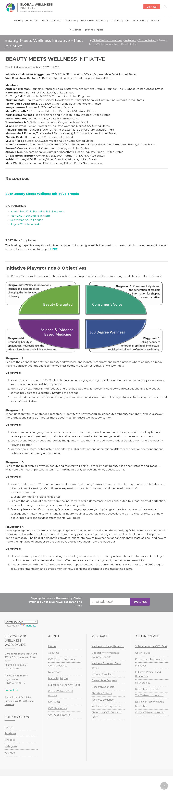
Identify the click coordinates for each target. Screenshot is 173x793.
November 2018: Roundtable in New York (37, 211)
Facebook (10, 733)
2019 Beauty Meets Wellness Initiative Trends (42, 194)
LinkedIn (10, 739)
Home (52, 646)
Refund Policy (25, 697)
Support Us (31, 21)
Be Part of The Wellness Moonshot (149, 704)
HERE (54, 249)
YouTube (10, 752)
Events (89, 30)
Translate (31, 625)
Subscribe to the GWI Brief (64, 684)
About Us (53, 652)
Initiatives (115, 21)
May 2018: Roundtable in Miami (30, 215)
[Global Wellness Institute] (30, 7)
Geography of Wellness (93, 21)
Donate (152, 6)
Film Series (75, 30)
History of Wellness (103, 674)
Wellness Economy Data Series (106, 665)
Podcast (154, 21)
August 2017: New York (25, 224)
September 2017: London (26, 219)
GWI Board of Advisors (61, 659)
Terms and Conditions (15, 701)
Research (71, 21)
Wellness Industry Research (108, 646)
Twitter (9, 727)
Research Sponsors (103, 686)
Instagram (11, 746)
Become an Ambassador (149, 659)
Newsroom (54, 672)
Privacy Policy (11, 697)
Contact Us (11, 690)
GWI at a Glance (57, 665)
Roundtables (142, 682)
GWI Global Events (59, 714)
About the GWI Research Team (106, 714)
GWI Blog (54, 701)
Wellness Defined (51, 21)
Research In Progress (104, 680)
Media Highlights (58, 678)
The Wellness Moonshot (149, 695)
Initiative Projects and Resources (148, 674)
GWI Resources (57, 708)
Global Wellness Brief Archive (60, 693)
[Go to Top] (164, 786)
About (17, 21)
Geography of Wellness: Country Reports (105, 655)
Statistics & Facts (102, 693)
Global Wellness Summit (149, 712)
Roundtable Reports (147, 689)
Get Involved (142, 652)
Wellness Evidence (135, 21)
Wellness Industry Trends (106, 706)
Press (100, 30)
